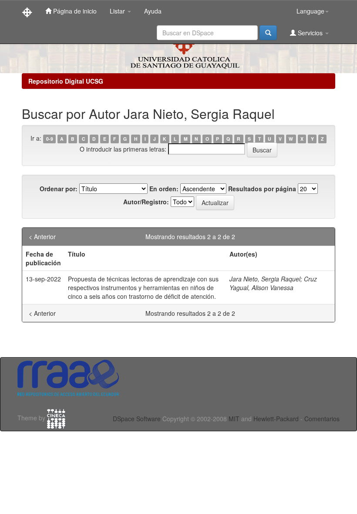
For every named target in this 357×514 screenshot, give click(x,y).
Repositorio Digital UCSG (65, 81)
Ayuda (153, 11)
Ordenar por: (58, 188)
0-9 (49, 138)
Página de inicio (74, 11)
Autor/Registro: (146, 201)
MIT (234, 418)
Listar (118, 11)
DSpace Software (137, 418)
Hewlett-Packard (276, 418)
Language (310, 11)
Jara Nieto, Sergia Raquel (264, 278)
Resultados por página (262, 188)
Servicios (310, 32)
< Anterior (42, 236)
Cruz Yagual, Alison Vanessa (273, 283)
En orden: (163, 188)
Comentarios (322, 418)
